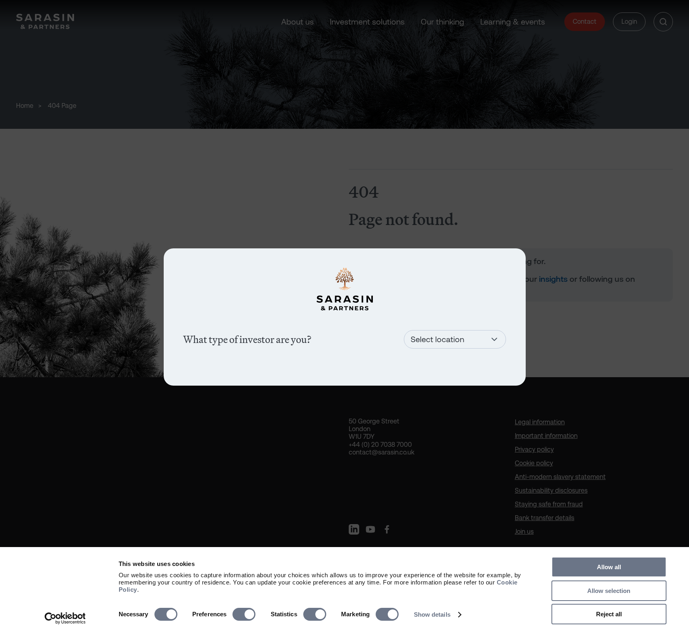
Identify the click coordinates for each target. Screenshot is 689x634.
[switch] (243, 614)
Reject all (609, 614)
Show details (432, 614)
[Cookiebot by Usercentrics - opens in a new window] (65, 618)
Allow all (609, 567)
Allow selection (608, 590)
